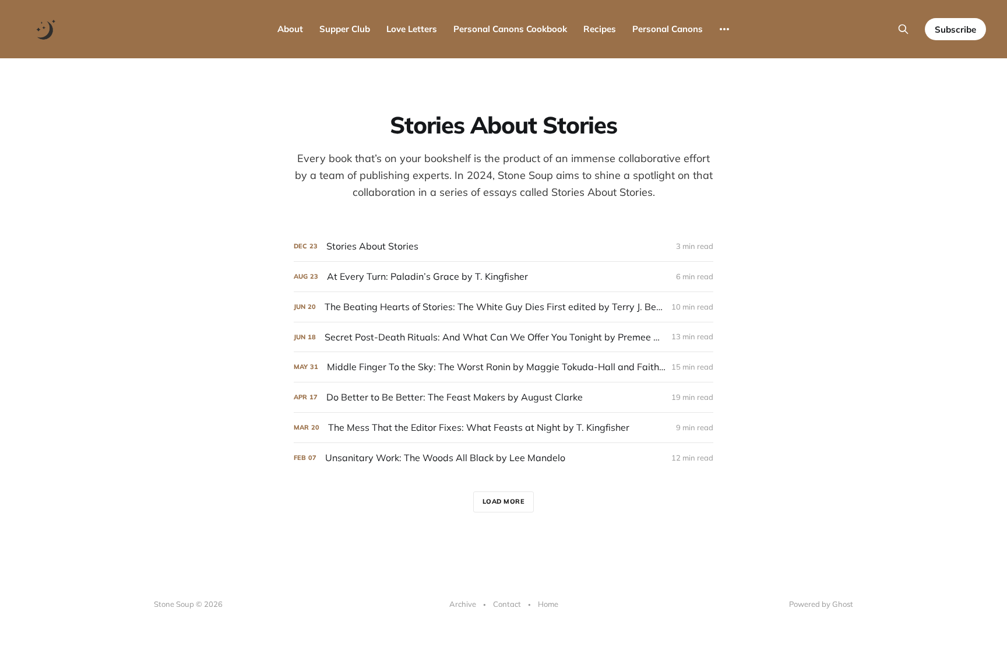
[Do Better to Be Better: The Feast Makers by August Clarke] (503, 397)
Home (548, 604)
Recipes (599, 28)
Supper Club (344, 28)
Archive (462, 604)
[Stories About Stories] (503, 246)
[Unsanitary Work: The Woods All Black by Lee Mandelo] (503, 458)
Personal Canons (667, 28)
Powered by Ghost (821, 604)
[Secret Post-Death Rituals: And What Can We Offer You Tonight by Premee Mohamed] (503, 337)
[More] (724, 29)
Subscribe (955, 29)
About (290, 28)
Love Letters (411, 28)
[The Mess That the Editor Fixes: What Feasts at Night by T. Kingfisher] (503, 427)
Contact (507, 604)
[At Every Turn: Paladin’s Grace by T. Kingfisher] (503, 276)
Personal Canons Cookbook (510, 28)
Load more (504, 501)
